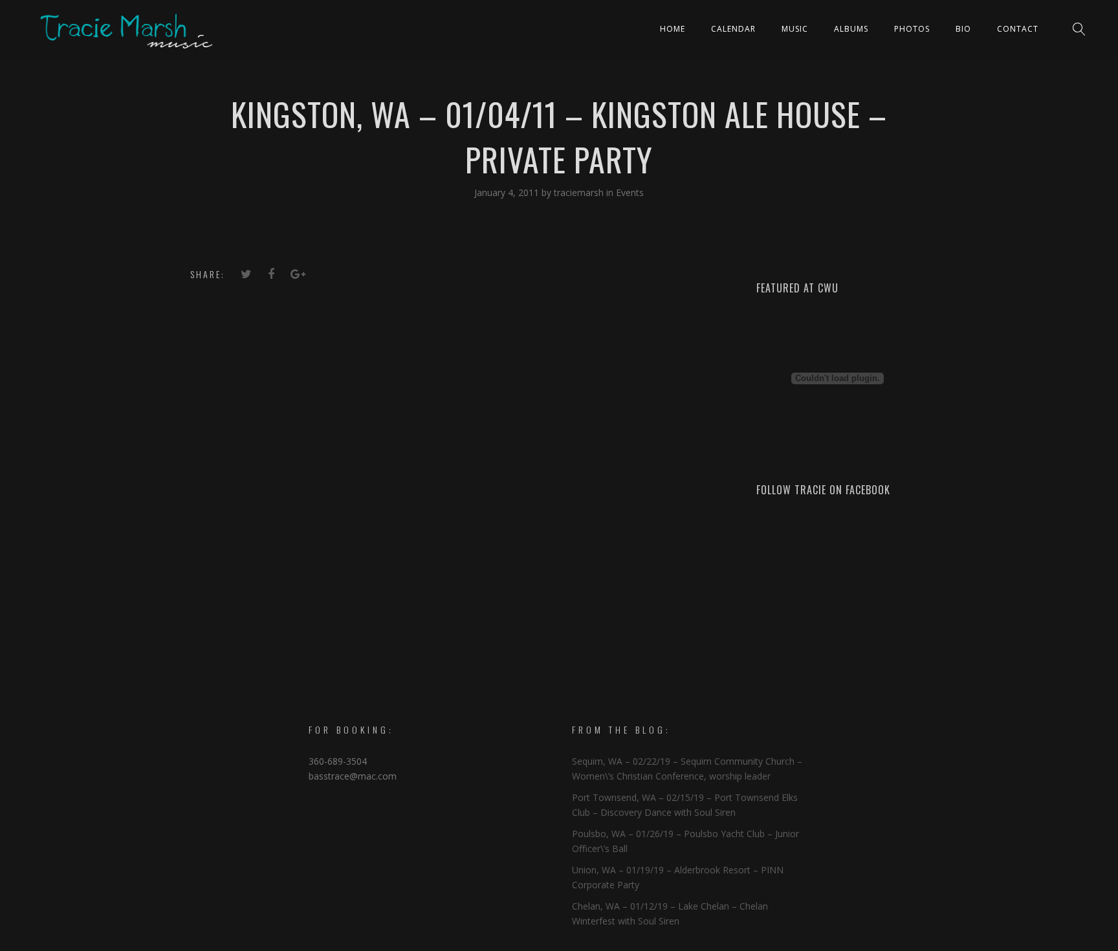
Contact (1017, 28)
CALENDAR (733, 28)
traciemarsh (580, 192)
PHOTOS (912, 28)
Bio (963, 28)
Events (630, 192)
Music (795, 28)
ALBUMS (851, 28)
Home (672, 28)
